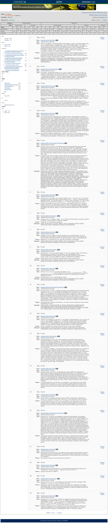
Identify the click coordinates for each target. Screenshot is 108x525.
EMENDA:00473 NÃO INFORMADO (49, 69)
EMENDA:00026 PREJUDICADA (49, 249)
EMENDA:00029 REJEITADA (48, 316)
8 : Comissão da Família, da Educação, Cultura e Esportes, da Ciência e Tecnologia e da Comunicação (13, 67)
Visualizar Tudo (103, 17)
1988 (6, 111)
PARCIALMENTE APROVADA (11, 84)
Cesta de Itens (85, 12)
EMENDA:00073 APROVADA (48, 40)
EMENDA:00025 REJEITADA (48, 232)
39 (59, 31)
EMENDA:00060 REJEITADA (48, 368)
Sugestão (7, 40)
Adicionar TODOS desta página (99, 12)
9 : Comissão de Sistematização (12, 70)
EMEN (6, 44)
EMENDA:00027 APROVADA (48, 268)
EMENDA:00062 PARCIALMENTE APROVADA (52, 413)
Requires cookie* (102, 38)
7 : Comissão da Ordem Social (11, 65)
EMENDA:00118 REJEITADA (48, 496)
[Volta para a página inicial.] (19, 1)
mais (5, 91)
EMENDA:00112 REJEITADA (48, 113)
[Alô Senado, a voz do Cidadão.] (59, 2)
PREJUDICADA (8, 89)
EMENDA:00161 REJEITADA (48, 449)
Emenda (6, 38)
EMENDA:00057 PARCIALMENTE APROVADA (52, 143)
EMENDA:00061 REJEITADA (48, 394)
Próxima (105, 20)
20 (34, 31)
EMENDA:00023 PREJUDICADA (49, 216)
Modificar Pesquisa (94, 15)
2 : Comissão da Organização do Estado (14, 53)
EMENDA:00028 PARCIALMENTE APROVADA (52, 287)
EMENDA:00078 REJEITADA (48, 86)
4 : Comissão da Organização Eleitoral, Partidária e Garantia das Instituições (13, 58)
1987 (6, 112)
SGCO (6, 46)
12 (17, 31)
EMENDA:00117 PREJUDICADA (49, 478)
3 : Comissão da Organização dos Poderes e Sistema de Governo (14, 56)
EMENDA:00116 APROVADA (48, 465)
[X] (10, 14)
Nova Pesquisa (103, 15)
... (101, 20)
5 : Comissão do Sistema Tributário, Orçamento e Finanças (13, 61)
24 (46, 31)
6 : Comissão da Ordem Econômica (13, 63)
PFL (5, 95)
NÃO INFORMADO (9, 86)
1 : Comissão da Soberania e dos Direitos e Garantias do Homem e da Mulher (14, 51)
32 (26, 31)
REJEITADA (7, 83)
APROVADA (7, 88)
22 (67, 31)
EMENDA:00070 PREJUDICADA (49, 336)
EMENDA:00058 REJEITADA (48, 195)
